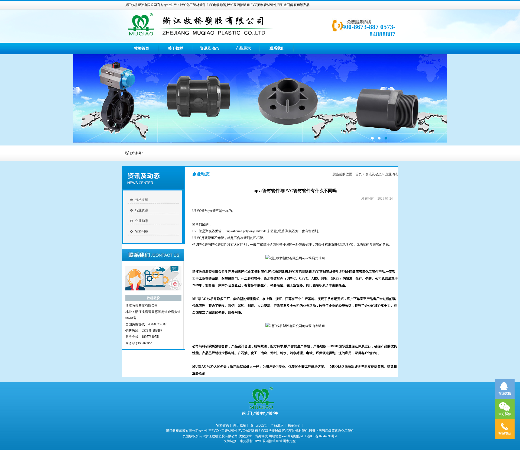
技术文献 (141, 200)
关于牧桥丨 (241, 425)
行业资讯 (141, 210)
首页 (358, 174)
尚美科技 (261, 436)
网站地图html (297, 436)
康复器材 (246, 441)
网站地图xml (278, 436)
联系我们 (277, 48)
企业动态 (141, 221)
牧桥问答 (141, 231)
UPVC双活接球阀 (266, 441)
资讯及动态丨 (260, 425)
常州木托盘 (288, 441)
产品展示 (243, 48)
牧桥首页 (141, 48)
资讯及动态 (209, 48)
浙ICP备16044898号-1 (322, 436)
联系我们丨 (296, 425)
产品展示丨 (279, 425)
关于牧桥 (175, 48)
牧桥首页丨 (224, 425)
